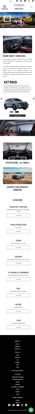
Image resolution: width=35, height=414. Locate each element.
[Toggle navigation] (31, 7)
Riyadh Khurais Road (17, 379)
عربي (10, 1)
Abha (17, 389)
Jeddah (17, 382)
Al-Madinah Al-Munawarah (17, 387)
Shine (17, 355)
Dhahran (17, 384)
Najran (17, 391)
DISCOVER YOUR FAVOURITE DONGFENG (17, 188)
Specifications (17, 115)
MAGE (17, 365)
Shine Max (17, 357)
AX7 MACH (17, 362)
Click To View (18, 215)
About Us (17, 341)
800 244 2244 (19, 9)
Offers (17, 344)
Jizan (17, 394)
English (18, 402)
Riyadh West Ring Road (17, 377)
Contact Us (17, 349)
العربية (18, 400)
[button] (1, 99)
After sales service (17, 370)
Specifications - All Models (17, 162)
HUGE (17, 367)
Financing (17, 346)
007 (17, 360)
